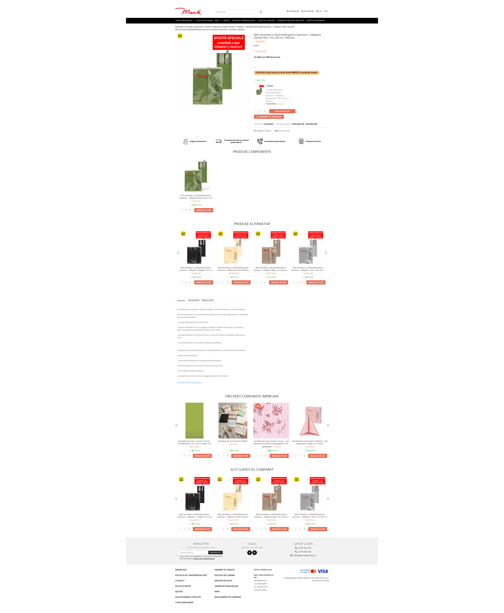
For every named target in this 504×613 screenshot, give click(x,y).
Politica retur (183, 586)
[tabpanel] (212, 69)
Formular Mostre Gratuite (290, 20)
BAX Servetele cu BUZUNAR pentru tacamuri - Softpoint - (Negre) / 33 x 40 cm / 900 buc (196, 268)
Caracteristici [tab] (193, 300)
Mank (256, 45)
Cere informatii (283, 130)
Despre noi (181, 569)
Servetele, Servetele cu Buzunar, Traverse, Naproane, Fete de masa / (205, 26)
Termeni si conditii (225, 569)
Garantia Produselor (226, 586)
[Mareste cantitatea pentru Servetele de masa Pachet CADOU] (228, 456)
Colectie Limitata (266, 20)
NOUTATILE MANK (205, 20)
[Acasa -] (188, 12)
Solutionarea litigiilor (188, 597)
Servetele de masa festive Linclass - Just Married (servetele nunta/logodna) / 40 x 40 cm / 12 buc (271, 442)
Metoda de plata (223, 580)
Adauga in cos (282, 111)
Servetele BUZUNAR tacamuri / (259, 26)
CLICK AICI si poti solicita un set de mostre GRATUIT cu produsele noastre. (286, 73)
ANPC (217, 591)
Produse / (241, 26)
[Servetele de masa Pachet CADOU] (233, 421)
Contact (179, 580)
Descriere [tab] (181, 300)
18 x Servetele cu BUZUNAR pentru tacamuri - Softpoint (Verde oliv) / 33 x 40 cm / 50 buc (195, 196)
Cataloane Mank (184, 602)
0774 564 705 (304, 551)
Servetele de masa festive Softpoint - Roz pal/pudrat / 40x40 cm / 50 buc (310, 442)
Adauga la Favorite (263, 130)
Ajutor (179, 591)
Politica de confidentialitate (191, 575)
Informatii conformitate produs (189, 382)
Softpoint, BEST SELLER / (284, 26)
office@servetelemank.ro (304, 555)
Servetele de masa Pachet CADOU (233, 441)
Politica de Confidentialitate (204, 558)
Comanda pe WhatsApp (270, 116)
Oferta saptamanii (316, 20)
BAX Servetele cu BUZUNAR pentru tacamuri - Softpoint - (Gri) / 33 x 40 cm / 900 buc (308, 268)
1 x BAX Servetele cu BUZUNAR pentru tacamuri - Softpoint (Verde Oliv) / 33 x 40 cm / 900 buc (277, 95)
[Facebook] (249, 552)
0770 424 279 (304, 548)
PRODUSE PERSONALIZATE (243, 20)
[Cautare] (260, 12)
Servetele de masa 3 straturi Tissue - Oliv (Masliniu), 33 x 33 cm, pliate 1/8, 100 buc (194, 442)
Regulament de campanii (228, 597)
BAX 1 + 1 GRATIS (222, 20)
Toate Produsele (183, 20)
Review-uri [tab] (207, 300)
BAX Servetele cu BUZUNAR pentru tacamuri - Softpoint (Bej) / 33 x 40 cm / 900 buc (271, 268)
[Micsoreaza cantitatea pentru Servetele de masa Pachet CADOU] (219, 456)
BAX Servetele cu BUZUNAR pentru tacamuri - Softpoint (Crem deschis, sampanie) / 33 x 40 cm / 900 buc (233, 268)
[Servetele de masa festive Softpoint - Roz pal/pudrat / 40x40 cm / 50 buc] (310, 421)
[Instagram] (254, 552)
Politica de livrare (225, 575)
